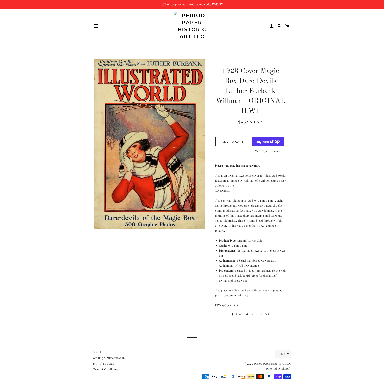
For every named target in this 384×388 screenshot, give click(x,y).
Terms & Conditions (105, 369)
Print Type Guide (103, 363)
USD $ (281, 354)
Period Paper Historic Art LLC (272, 363)
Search (97, 352)
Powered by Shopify (278, 368)
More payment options (268, 150)
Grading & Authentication (109, 358)
